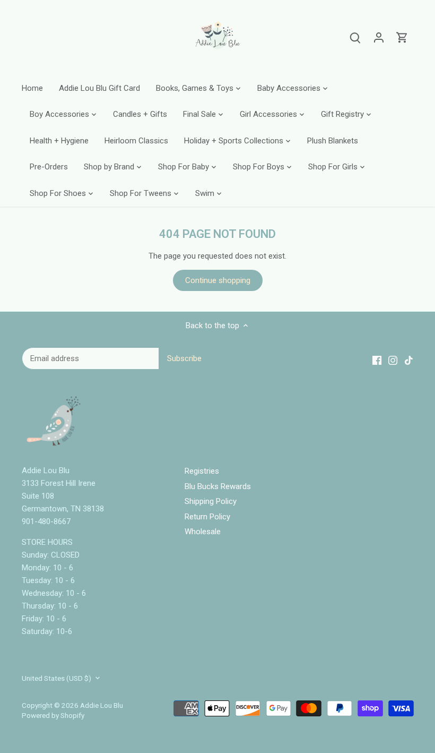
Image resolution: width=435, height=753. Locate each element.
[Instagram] (330, 701)
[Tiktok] (346, 701)
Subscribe (365, 668)
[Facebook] (314, 701)
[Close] (401, 615)
